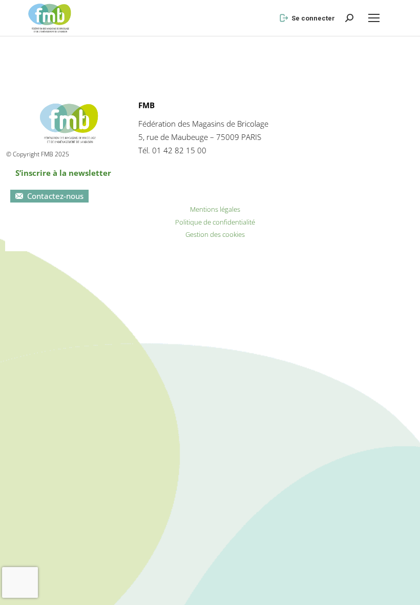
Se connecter (313, 18)
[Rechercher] (349, 18)
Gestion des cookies (215, 234)
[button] (243, 8)
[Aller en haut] (404, 589)
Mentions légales (215, 209)
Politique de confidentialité (215, 222)
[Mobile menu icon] (374, 18)
